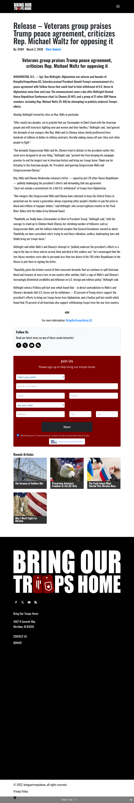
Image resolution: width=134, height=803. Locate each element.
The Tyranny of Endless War (29, 483)
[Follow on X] (25, 345)
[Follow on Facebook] (18, 345)
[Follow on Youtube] (31, 345)
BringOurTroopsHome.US (79, 320)
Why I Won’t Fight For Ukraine (26, 519)
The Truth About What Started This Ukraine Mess (102, 484)
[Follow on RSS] (38, 345)
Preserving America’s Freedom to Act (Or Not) (64, 484)
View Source (53, 49)
